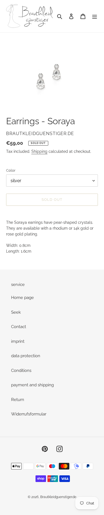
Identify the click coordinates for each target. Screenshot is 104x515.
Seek (16, 312)
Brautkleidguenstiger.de (58, 497)
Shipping (39, 151)
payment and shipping (32, 384)
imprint (17, 341)
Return (17, 399)
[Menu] (94, 16)
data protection (25, 355)
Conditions (21, 370)
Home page (22, 297)
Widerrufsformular (28, 414)
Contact (18, 326)
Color (11, 170)
